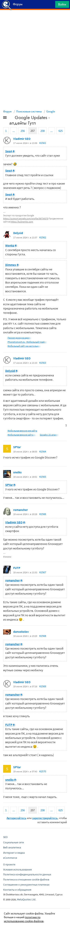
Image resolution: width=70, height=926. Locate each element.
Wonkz (9, 245)
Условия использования (17, 869)
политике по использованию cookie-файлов (24, 919)
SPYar (17, 447)
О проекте (9, 864)
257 (33, 131)
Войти (62, 4)
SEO (5, 837)
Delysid (18, 233)
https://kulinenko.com (22, 221)
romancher (20, 510)
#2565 (42, 476)
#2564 (42, 451)
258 (42, 131)
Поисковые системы (29, 111)
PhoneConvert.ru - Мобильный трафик (27, 341)
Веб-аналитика (12, 847)
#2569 (42, 686)
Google (50, 111)
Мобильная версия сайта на (22, 434)
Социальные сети (13, 842)
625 (61, 131)
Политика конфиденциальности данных (27, 874)
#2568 (42, 636)
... (13, 131)
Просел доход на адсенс (20, 337)
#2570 (42, 771)
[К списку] (11, 118)
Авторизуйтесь (16, 818)
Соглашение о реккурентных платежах (26, 884)
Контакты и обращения (17, 889)
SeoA (8, 151)
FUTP (16, 568)
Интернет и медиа (14, 852)
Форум (7, 111)
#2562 (42, 237)
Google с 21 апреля (49, 434)
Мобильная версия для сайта (22, 430)
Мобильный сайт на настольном (24, 346)
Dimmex (10, 265)
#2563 (42, 362)
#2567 (42, 572)
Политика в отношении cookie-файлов (26, 879)
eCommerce (10, 858)
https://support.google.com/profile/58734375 (25, 218)
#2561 (42, 143)
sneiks (17, 472)
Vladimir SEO (22, 139)
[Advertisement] (35, 20)
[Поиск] (51, 5)
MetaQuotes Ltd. (26, 899)
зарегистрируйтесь (45, 818)
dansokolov (21, 631)
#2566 (42, 514)
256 (23, 131)
